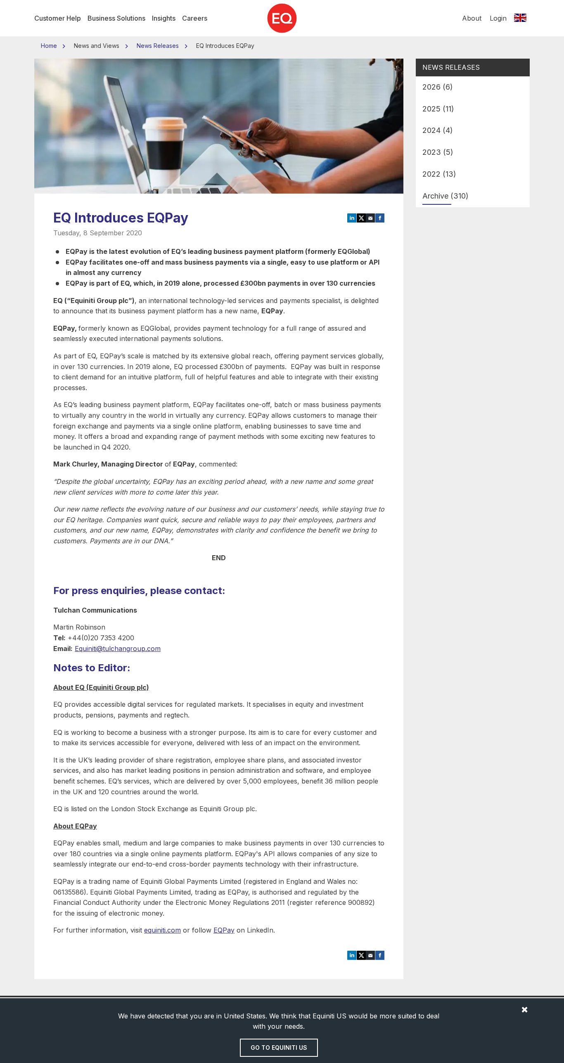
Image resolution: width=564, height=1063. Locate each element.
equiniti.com (162, 930)
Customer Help (57, 18)
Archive (445, 196)
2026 (437, 87)
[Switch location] (520, 18)
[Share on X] (361, 217)
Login (498, 18)
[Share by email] (370, 217)
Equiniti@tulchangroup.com (118, 648)
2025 (438, 108)
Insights (163, 18)
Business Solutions (116, 18)
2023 (437, 152)
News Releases (158, 45)
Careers (194, 18)
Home (50, 45)
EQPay (224, 930)
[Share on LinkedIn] (352, 217)
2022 (439, 174)
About (471, 18)
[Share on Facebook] (380, 217)
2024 (437, 130)
